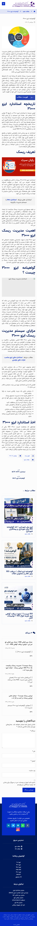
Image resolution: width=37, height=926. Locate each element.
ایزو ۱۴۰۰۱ (18, 865)
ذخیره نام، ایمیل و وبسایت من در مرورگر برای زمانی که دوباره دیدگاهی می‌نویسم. (19, 783)
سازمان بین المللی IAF (18, 895)
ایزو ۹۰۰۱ (18, 862)
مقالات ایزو (17, 846)
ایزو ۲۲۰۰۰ (18, 872)
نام (33, 751)
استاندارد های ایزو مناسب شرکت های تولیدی (14, 358)
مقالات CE (17, 849)
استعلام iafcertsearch (18, 900)
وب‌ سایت (32, 770)
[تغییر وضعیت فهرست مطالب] (31, 97)
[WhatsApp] (23, 825)
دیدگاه (32, 731)
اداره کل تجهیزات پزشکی (18, 905)
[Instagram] (18, 829)
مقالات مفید (26, 460)
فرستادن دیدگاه (28, 790)
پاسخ (31, 656)
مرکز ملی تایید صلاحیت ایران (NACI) (18, 893)
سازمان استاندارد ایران (18, 890)
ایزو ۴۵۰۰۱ (18, 867)
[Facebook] (27, 825)
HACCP (18, 875)
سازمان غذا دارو (18, 903)
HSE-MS (18, 870)
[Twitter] (13, 825)
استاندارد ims (12, 199)
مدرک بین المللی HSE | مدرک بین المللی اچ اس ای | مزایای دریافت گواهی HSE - (18, 643)
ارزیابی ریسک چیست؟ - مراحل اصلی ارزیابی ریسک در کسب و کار (20, 697)
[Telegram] (18, 825)
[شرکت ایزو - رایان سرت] (34, 11)
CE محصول (18, 877)
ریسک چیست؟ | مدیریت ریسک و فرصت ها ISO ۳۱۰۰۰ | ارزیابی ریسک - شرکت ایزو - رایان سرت (18, 667)
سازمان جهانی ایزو (18, 898)
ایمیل (33, 761)
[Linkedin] (8, 825)
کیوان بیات (27, 456)
